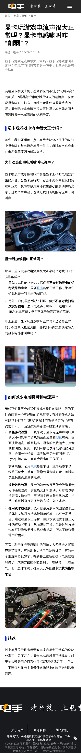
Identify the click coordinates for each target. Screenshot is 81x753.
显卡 (33, 15)
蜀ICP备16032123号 (44, 743)
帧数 (59, 437)
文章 (16, 15)
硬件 (25, 15)
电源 (33, 466)
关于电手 (17, 730)
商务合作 (39, 730)
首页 (7, 15)
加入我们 (62, 730)
